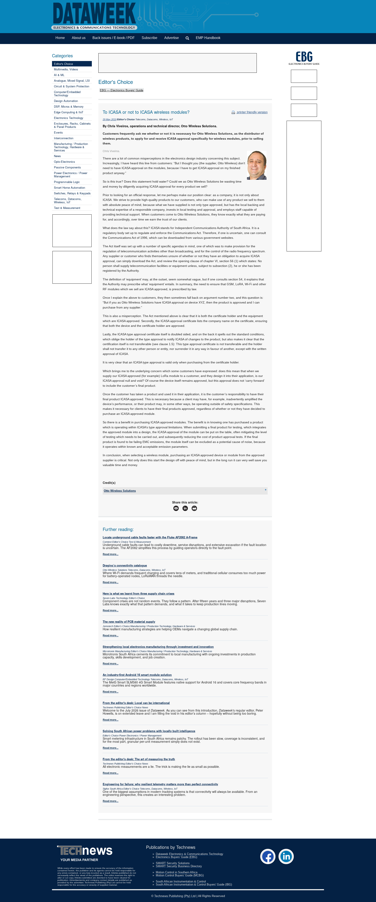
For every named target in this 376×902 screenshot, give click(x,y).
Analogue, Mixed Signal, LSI (72, 80)
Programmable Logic (67, 182)
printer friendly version (252, 112)
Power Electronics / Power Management (70, 174)
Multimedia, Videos (66, 69)
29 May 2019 (109, 119)
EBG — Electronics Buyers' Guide (121, 90)
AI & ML (59, 75)
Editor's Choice (63, 64)
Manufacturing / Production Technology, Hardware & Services (71, 147)
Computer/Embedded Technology (67, 93)
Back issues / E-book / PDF (113, 38)
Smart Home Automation (69, 187)
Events (58, 132)
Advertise (171, 38)
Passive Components (67, 167)
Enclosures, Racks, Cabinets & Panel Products (72, 125)
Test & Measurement (67, 208)
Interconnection (63, 138)
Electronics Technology (68, 118)
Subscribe (149, 38)
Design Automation (66, 101)
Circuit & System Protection (71, 86)
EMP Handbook (208, 38)
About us (79, 38)
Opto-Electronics (64, 161)
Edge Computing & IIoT (68, 112)
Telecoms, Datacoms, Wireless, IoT (68, 200)
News (57, 156)
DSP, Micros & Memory (69, 106)
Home (60, 38)
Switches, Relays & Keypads (72, 193)
